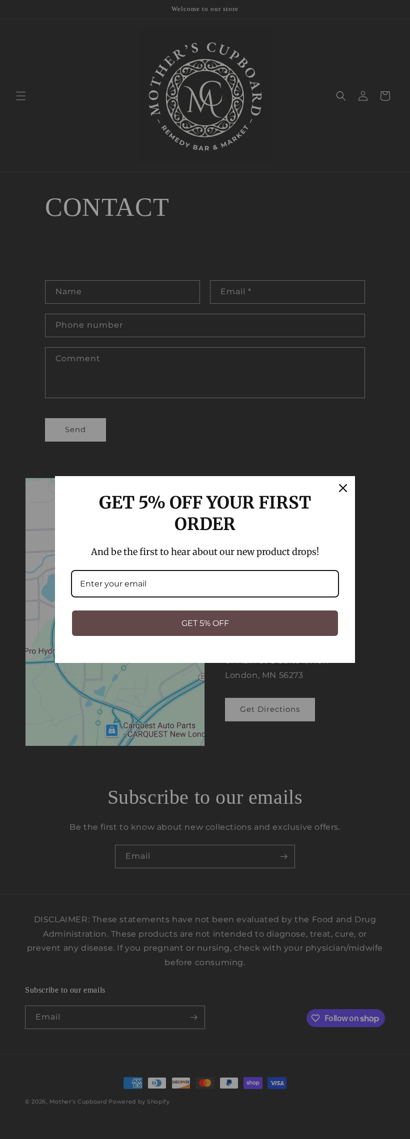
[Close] (343, 488)
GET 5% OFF (205, 623)
